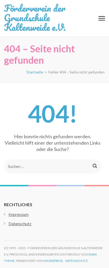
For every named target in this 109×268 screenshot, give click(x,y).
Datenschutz (19, 223)
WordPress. (53, 261)
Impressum (18, 214)
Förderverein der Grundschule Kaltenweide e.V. (35, 17)
